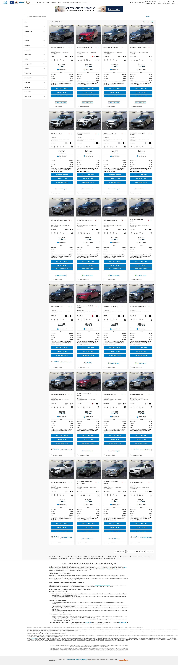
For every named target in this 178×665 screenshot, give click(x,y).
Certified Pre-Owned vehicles (102, 585)
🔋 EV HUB (84, 2)
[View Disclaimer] (63, 60)
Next (137, 551)
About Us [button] (72, 2)
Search (147, 16)
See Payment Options (62, 96)
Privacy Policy (34, 638)
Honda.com (92, 661)
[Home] (37, 2)
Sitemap (73, 659)
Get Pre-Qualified (62, 92)
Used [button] (43, 2)
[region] (62, 80)
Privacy (77, 659)
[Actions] (72, 47)
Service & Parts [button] (66, 2)
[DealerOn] (52, 660)
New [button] (40, 2)
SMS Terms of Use (82, 659)
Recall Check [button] (78, 2)
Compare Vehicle (57, 106)
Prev (122, 551)
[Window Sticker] (98, 60)
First (117, 551)
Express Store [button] (53, 2)
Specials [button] (47, 2)
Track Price (62, 69)
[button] (73, 34)
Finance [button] (59, 2)
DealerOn (69, 659)
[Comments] (72, 60)
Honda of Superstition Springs (110, 569)
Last (142, 551)
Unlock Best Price (62, 88)
